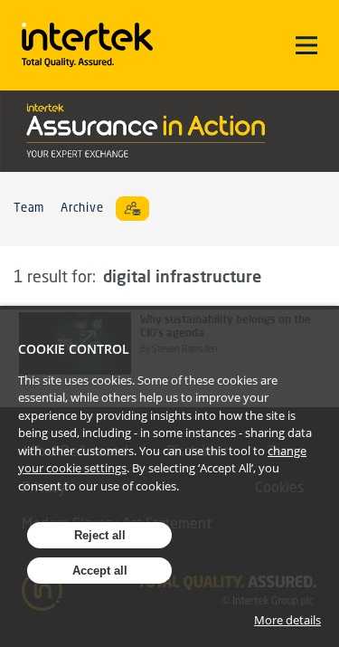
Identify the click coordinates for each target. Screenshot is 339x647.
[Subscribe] (132, 208)
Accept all (99, 570)
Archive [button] (82, 208)
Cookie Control (73, 348)
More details (287, 620)
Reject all (100, 535)
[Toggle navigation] (306, 45)
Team (29, 208)
